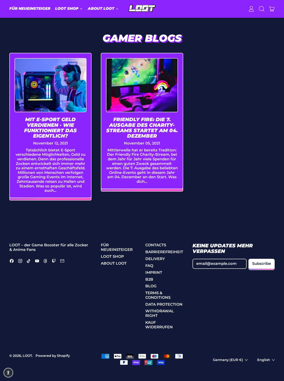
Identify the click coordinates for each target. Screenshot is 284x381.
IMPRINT (153, 272)
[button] (261, 8)
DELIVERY (155, 258)
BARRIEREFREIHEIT (164, 252)
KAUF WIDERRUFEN (159, 324)
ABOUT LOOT (114, 263)
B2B (149, 279)
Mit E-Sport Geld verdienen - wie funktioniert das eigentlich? (50, 127)
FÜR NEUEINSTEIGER (29, 8)
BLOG (151, 286)
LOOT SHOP (112, 256)
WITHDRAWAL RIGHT (159, 313)
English (263, 360)
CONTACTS (155, 245)
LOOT (27, 356)
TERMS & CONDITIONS (157, 295)
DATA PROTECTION (164, 304)
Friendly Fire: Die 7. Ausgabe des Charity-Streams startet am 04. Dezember (142, 127)
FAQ (149, 265)
